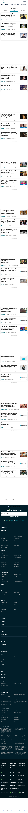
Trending (3, 29)
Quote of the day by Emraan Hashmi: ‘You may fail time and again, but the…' (8, 15)
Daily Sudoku (3, 689)
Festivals (15, 611)
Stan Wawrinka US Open (6, 707)
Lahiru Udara (16, 551)
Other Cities (16, 575)
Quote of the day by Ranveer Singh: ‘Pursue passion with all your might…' (9, 134)
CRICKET (2, 540)
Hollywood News (17, 580)
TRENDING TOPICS (5, 714)
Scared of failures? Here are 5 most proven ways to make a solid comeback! (9, 367)
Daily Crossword (17, 689)
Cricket (11, 4)
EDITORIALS (3, 651)
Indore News (3, 566)
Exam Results (3, 603)
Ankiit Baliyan (16, 703)
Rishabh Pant (16, 549)
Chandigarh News (4, 561)
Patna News (3, 573)
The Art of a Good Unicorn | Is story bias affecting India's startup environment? (9, 328)
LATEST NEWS (4, 530)
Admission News (4, 598)
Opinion (3, 332)
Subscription (3, 771)
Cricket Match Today (18, 542)
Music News (3, 583)
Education (3, 225)
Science (2, 361)
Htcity (2, 176)
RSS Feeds (12, 774)
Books (2, 128)
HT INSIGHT (3, 674)
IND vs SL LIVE (4, 553)
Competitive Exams (4, 601)
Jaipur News (16, 566)
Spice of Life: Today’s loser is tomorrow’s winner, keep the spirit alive (8, 270)
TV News (16, 585)
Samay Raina (16, 705)
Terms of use (21, 767)
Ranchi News (3, 575)
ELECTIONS (3, 677)
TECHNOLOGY (4, 657)
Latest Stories (5, 732)
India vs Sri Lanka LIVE (5, 703)
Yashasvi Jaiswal (4, 549)
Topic (6, 499)
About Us (2, 767)
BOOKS (2, 671)
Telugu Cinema (17, 721)
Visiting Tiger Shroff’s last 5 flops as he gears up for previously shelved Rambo (8, 172)
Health (2, 613)
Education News (17, 603)
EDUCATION (3, 596)
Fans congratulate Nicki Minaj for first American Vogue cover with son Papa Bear (9, 405)
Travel (15, 615)
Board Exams (16, 598)
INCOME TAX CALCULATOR (6, 695)
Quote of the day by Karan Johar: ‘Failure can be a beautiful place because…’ (8, 116)
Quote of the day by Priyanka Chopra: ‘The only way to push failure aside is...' (9, 68)
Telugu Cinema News (5, 585)
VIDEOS (2, 634)
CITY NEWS (3, 557)
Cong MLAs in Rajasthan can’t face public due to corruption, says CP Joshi (9, 415)
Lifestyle (3, 19)
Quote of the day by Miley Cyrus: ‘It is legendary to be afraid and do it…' (8, 77)
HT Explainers (17, 728)
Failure (10, 499)
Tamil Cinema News (18, 583)
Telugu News (3, 725)
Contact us (12, 767)
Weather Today (13, 769)
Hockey (2, 665)
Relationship (3, 615)
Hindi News (16, 725)
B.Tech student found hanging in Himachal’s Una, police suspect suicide (9, 231)
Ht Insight (3, 89)
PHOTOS (2, 631)
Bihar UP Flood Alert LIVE (6, 711)
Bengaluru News (4, 559)
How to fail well (5, 85)
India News (16, 4)
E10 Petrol (3, 705)
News (14, 10)
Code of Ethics (22, 771)
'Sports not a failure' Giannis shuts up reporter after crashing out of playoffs (8, 472)
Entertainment (23, 4)
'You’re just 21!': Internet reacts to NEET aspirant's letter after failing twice (7, 212)
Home (2, 4)
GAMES (2, 687)
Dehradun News (17, 561)
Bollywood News (4, 580)
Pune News (16, 573)
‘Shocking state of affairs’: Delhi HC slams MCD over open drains (8, 280)
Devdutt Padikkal (4, 547)
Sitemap (2, 774)
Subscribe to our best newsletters (14, 515)
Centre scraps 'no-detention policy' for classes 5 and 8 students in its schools (8, 221)
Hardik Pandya (17, 547)
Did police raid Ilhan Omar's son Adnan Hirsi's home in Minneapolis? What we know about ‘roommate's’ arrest (6, 737)
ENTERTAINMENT (4, 578)
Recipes (15, 613)
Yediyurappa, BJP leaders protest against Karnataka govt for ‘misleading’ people (8, 453)
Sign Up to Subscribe (14, 521)
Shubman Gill (16, 544)
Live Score (3, 544)
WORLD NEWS (4, 533)
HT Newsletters (22, 769)
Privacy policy (3, 769)
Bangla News (16, 723)
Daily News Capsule (5, 518)
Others (2, 667)
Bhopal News (16, 559)
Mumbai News (4, 570)
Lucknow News (17, 568)
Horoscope (3, 593)
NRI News (3, 728)
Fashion (2, 611)
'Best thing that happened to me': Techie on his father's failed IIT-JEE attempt (8, 25)
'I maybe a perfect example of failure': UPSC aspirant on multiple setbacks (9, 310)
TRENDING (3, 624)
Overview (5, 10)
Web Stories (22, 10)
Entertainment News (5, 723)
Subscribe (24, 1)
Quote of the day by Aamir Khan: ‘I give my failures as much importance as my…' (8, 35)
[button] (1, 1)
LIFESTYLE (3, 606)
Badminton (3, 663)
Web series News (4, 587)
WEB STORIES (4, 621)
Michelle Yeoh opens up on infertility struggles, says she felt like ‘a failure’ (8, 261)
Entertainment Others (18, 587)
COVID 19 (3, 684)
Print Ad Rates (13, 771)
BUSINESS (3, 627)
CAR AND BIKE (4, 654)
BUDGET (2, 637)
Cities (2, 274)
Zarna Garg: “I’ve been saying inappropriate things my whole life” (9, 182)
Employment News (18, 601)
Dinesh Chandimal (4, 551)
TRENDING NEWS (4, 698)
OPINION (3, 647)
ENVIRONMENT (4, 641)
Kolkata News (3, 568)
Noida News (16, 570)
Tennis (15, 665)
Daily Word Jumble (4, 692)
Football (15, 663)
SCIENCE (2, 644)
